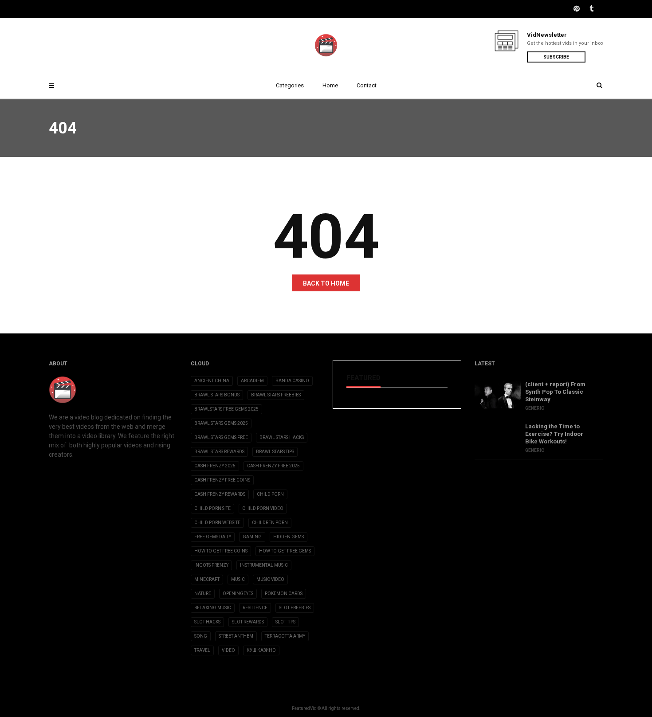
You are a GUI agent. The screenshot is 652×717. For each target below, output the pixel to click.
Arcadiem (252, 380)
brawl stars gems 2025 (221, 423)
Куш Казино (261, 650)
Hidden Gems (288, 536)
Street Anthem (236, 636)
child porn (270, 494)
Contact (367, 85)
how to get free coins (220, 551)
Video (228, 650)
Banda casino (292, 380)
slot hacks (207, 621)
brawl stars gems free (221, 437)
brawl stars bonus (217, 394)
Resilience (255, 607)
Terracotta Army (285, 636)
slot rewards (248, 621)
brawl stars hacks (281, 437)
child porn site (212, 508)
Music (238, 579)
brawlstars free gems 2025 (226, 409)
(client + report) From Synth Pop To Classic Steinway (555, 392)
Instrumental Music (264, 565)
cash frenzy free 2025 (273, 465)
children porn (270, 522)
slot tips (285, 621)
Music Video (270, 579)
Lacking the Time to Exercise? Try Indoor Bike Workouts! (554, 434)
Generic (534, 408)
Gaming (252, 536)
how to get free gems (285, 551)
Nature (202, 593)
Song (200, 636)
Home (330, 85)
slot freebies (294, 607)
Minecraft (207, 579)
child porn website (217, 522)
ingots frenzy (211, 565)
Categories (290, 85)
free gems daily (212, 536)
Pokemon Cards (283, 593)
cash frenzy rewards (219, 494)
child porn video (262, 508)
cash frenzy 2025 (215, 465)
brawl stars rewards (219, 451)
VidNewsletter (547, 34)
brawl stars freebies (276, 394)
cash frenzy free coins (222, 480)
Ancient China (211, 380)
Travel (202, 650)
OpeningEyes (238, 593)
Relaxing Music (212, 607)
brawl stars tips (275, 451)
